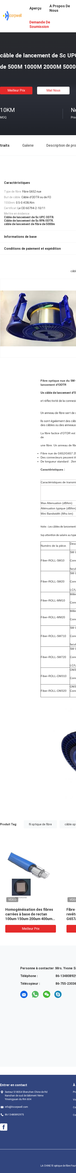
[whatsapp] (35, 994)
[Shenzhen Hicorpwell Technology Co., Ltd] (12, 15)
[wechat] (46, 994)
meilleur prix (16, 90)
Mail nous (53, 90)
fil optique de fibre (40, 824)
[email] (24, 994)
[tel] (69, 994)
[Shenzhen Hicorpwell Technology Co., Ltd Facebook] (3, 1127)
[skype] (58, 994)
